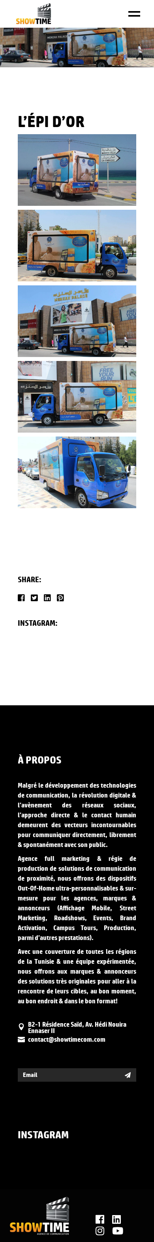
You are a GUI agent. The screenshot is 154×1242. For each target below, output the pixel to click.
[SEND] (127, 1075)
